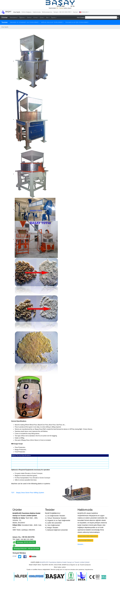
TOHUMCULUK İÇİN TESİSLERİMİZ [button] (76, 22)
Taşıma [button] (53, 17)
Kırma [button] (35, 17)
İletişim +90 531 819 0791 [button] (62, 12)
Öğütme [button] (22, 17)
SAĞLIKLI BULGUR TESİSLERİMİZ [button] (52, 22)
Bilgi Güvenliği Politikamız (85, 540)
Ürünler (4, 17)
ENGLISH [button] (84, 12)
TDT (12, 492)
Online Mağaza (26, 12)
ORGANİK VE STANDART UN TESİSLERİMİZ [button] (24, 22)
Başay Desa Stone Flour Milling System (30, 492)
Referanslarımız (47, 12)
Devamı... (81, 544)
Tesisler (4, 22)
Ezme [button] (41, 17)
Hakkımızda (37, 12)
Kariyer (75, 12)
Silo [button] (47, 17)
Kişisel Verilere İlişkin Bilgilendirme (87, 536)
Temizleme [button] (13, 17)
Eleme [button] (29, 17)
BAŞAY (8, 12)
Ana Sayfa (17, 12)
